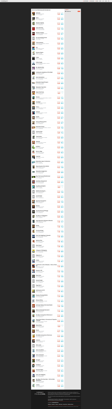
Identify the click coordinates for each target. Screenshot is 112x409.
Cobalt (37, 260)
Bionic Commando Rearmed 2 (43, 310)
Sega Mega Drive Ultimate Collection (44, 220)
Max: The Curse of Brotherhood (43, 176)
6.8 (59, 321)
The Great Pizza (65, 404)
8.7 (59, 78)
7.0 (59, 306)
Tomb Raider (39, 136)
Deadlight (38, 102)
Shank (37, 330)
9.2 (59, 34)
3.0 (59, 386)
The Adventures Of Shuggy (42, 210)
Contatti (71, 399)
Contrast (38, 340)
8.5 (59, 88)
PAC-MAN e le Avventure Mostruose (44, 335)
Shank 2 (38, 205)
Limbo (37, 57)
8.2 (59, 157)
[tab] (72, 11)
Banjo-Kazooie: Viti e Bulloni (42, 166)
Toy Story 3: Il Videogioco (41, 215)
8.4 (59, 128)
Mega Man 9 (38, 285)
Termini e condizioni (61, 399)
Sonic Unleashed (40, 354)
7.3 (59, 296)
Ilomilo (37, 116)
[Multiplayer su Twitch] (41, 394)
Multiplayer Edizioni (70, 404)
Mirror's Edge (39, 151)
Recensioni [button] (92, 1)
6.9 (59, 316)
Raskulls (38, 141)
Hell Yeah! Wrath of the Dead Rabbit (44, 305)
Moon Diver (38, 275)
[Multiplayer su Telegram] (39, 394)
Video (100, 1)
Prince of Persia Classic (41, 121)
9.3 (59, 24)
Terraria (38, 97)
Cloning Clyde (39, 131)
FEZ (37, 47)
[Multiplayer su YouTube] (43, 394)
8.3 (59, 138)
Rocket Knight (39, 280)
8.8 (59, 63)
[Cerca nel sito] (109, 1)
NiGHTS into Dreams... (41, 191)
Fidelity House (60, 404)
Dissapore (56, 404)
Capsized (38, 156)
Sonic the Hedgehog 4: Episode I (43, 235)
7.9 (59, 222)
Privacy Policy (56, 399)
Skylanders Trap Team (41, 87)
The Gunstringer (39, 230)
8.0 (59, 172)
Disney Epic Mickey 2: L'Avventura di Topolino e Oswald (46, 320)
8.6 (59, 83)
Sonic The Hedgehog (40, 374)
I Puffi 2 (38, 384)
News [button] (97, 1)
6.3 (59, 361)
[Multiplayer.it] (4, 1)
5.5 (59, 366)
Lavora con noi (74, 399)
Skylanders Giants (40, 126)
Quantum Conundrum (41, 200)
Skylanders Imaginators (41, 171)
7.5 (59, 256)
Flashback (38, 364)
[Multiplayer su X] (36, 394)
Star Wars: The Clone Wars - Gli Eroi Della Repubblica (45, 379)
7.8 (59, 227)
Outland (38, 111)
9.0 (59, 39)
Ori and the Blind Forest (41, 37)
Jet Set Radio (39, 195)
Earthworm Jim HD (40, 290)
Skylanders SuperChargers (42, 82)
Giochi (106, 1)
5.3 (59, 381)
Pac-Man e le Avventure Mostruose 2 (44, 315)
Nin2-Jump (38, 345)
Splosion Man (39, 240)
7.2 (59, 301)
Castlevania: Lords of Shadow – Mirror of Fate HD (46, 265)
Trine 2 (37, 106)
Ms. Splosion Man (40, 67)
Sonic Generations (40, 77)
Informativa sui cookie (51, 399)
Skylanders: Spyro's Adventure (43, 161)
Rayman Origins (39, 52)
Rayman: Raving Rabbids (42, 295)
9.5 (59, 14)
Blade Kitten (39, 325)
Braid (37, 17)
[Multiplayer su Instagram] (38, 394)
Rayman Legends (40, 22)
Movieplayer (53, 404)
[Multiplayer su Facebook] (35, 394)
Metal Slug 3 (39, 245)
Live (103, 1)
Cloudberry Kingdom (41, 186)
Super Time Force (40, 92)
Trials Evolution (39, 42)
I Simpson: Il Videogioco (41, 250)
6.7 (59, 331)
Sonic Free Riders (40, 350)
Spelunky (38, 13)
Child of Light (39, 62)
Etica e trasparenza (66, 399)
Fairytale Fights (39, 369)
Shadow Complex (40, 32)
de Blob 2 (38, 146)
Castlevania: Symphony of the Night (44, 72)
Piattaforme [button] (86, 1)
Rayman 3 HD (39, 270)
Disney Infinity (39, 300)
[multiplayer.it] (39, 392)
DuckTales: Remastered (41, 181)
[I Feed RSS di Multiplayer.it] (44, 394)
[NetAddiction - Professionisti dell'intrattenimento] (55, 402)
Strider (37, 225)
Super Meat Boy (39, 27)
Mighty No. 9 (39, 255)
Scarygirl (38, 359)
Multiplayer (49, 404)
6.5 (59, 336)
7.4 (59, 291)
